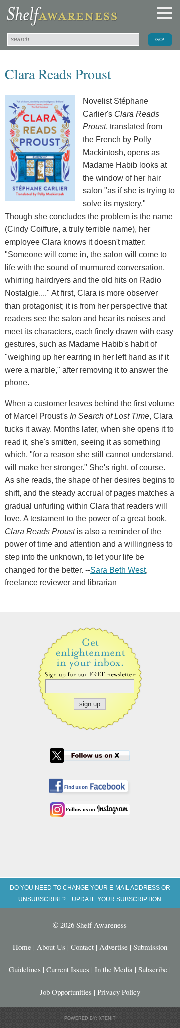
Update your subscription (117, 899)
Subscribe (153, 969)
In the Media (114, 969)
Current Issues (68, 969)
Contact (82, 947)
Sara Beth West (118, 570)
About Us (51, 947)
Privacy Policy (119, 992)
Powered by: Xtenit (90, 1018)
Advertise (114, 947)
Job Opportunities (66, 992)
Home (22, 947)
